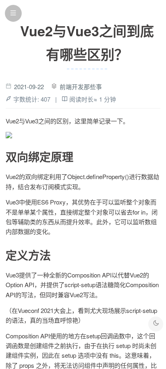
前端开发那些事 (81, 86)
